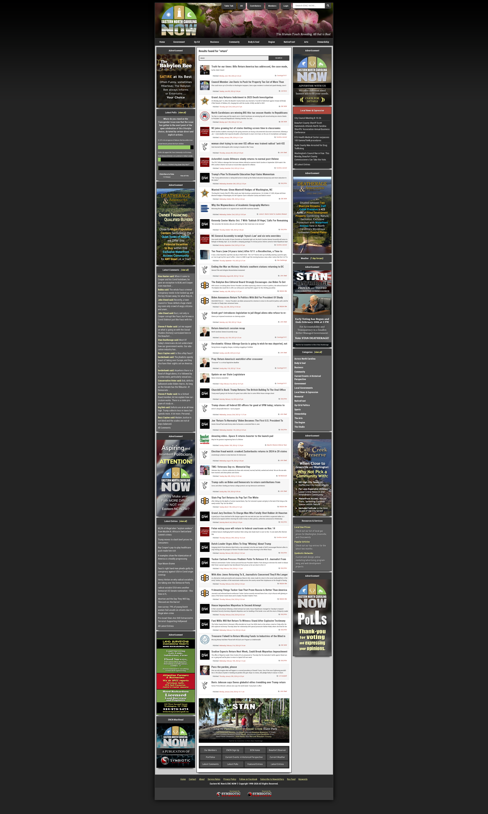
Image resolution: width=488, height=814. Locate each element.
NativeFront (289, 42)
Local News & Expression (306, 392)
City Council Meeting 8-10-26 (307, 118)
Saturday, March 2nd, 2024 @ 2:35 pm (230, 522)
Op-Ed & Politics (302, 405)
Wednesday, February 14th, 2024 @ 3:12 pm (232, 661)
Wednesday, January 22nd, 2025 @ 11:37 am (232, 415)
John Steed (283, 152)
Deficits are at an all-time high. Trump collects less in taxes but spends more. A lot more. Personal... (175, 410)
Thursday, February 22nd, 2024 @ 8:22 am (232, 615)
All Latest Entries (166, 626)
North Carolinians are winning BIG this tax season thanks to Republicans (249, 112)
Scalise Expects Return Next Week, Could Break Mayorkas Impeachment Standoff (249, 653)
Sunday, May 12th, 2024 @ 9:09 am (229, 491)
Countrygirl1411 (282, 75)
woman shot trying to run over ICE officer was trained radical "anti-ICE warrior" (248, 145)
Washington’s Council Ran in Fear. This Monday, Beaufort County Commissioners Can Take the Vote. (311, 156)
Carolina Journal (282, 137)
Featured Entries (255, 764)
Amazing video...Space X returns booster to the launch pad (242, 436)
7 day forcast (317, 258)
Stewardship (323, 42)
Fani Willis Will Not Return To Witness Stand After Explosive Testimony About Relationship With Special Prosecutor (248, 622)
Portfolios (210, 757)
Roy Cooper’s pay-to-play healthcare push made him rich (174, 549)
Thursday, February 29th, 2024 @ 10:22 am (232, 538)
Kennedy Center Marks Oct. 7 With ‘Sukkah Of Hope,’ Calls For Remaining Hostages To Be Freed (249, 222)
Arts (306, 42)
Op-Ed (197, 42)
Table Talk (228, 6)
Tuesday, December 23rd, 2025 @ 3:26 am (231, 168)
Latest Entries (277, 764)
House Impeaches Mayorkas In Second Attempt (236, 605)
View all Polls (184, 176)
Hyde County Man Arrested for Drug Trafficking (310, 147)
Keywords (303, 779)
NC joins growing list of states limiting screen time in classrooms (245, 128)
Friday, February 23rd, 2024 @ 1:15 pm (231, 568)
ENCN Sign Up (232, 750)
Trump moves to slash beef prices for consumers (175, 541)
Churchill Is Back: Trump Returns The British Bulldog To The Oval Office (248, 389)
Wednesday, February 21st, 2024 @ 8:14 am (232, 645)
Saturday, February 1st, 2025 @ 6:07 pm (231, 399)
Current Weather (277, 757)
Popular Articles (302, 541)
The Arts (298, 418)
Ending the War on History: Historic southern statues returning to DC (247, 266)
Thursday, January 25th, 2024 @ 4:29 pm (231, 676)
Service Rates (214, 779)
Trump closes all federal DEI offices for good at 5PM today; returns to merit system (248, 407)
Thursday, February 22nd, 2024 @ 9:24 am (232, 599)
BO (241, 6)
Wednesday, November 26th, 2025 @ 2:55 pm (232, 184)
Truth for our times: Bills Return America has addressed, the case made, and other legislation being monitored (249, 68)
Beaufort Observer (277, 750)
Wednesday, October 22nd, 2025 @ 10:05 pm (232, 214)
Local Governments (303, 388)
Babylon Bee (283, 291)
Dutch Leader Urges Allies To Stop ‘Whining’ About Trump (241, 543)
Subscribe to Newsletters (272, 779)
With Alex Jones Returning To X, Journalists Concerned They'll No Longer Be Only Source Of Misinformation (249, 576)
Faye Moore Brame (166, 563)
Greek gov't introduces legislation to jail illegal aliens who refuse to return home (248, 314)
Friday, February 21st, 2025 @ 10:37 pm (231, 384)
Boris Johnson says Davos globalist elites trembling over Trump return (248, 682)
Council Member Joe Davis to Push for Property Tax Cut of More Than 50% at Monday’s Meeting (247, 83)
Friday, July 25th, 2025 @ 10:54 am (230, 307)
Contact (192, 779)
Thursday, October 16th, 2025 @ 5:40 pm (231, 230)
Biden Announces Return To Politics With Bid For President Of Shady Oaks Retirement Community (247, 299)
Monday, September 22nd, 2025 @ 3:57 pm (232, 245)
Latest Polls (232, 764)
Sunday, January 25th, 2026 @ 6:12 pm (231, 137)
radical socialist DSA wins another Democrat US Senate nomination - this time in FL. (175, 590)
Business (214, 42)
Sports (297, 409)
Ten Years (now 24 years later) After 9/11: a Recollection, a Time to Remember (246, 253)
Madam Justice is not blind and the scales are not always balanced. (175, 420)
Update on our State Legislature (228, 374)
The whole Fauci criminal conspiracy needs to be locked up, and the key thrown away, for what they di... (175, 292)
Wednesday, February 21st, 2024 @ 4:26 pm (232, 630)
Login (286, 6)
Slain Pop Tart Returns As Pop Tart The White (234, 497)
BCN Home (255, 750)
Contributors (255, 6)
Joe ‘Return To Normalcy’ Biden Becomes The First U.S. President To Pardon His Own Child (247, 422)
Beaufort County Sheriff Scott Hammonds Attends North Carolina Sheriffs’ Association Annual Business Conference (312, 128)
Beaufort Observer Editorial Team (277, 445)
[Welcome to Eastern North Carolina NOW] (179, 20)
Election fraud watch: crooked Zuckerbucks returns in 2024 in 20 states (249, 451)
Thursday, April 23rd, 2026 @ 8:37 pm (230, 107)
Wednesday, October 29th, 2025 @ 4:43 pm (232, 199)
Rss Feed (291, 779)
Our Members (210, 750)
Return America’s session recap (228, 328)
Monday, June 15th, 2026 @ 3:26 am (230, 76)
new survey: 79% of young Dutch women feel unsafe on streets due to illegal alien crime (175, 610)
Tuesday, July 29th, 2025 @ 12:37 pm (230, 291)
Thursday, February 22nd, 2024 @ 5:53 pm (232, 584)
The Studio (299, 426)
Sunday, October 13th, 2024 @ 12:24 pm (231, 445)
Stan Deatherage (282, 260)
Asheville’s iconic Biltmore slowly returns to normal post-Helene (245, 158)
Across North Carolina (304, 358)
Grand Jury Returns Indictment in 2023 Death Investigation (242, 97)
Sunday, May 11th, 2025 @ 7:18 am (229, 368)
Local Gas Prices (302, 527)
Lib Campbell (283, 676)
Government (179, 42)
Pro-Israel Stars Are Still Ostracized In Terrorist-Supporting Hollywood (175, 620)
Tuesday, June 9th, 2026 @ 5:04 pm (229, 91)
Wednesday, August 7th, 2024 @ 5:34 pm (231, 461)
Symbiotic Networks (303, 553)
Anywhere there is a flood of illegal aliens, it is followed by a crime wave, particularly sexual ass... (175, 373)
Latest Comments (210, 764)
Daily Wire (284, 183)
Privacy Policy (229, 779)
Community (234, 42)
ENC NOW (284, 106)
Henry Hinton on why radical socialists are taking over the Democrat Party (175, 581)
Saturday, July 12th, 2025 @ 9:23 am (230, 338)
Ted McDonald (282, 476)
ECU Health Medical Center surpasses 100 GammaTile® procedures (311, 139)
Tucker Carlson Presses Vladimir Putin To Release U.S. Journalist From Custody (248, 561)
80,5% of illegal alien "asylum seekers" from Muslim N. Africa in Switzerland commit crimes (175, 531)
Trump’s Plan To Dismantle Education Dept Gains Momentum (242, 174)
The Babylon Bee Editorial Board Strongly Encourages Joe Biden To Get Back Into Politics (248, 284)
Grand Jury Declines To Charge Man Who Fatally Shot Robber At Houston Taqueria (249, 514)
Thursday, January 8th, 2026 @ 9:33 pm (231, 153)
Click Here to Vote (166, 174)
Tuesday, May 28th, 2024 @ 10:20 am (230, 476)
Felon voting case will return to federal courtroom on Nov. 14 (243, 528)
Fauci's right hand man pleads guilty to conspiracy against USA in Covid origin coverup (175, 571)
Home (162, 42)
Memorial (298, 396)
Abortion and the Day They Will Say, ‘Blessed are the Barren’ (174, 600)
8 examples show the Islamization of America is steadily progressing (174, 557)
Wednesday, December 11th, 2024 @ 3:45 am (232, 430)
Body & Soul (253, 42)
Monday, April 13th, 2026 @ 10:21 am (230, 122)
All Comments (164, 427)
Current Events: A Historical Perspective (244, 757)
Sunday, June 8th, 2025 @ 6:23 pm (229, 353)
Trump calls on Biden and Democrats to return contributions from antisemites (245, 484)
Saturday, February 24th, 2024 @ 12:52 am (232, 553)
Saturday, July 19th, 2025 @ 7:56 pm (230, 322)
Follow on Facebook (248, 779)
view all (182, 112)
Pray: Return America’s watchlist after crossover (237, 359)
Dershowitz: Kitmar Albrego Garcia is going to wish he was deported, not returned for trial (249, 345)
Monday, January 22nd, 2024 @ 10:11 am (231, 692)
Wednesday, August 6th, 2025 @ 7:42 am (231, 276)
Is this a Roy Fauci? (175, 353)
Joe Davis (284, 91)
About (202, 779)
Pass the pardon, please (224, 666)
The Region (299, 422)
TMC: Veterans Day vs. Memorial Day (230, 466)
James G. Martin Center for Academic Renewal (273, 214)
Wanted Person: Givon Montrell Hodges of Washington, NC (241, 189)
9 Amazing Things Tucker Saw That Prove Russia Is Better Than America (249, 589)
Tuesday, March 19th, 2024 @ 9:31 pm (230, 507)
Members (272, 6)
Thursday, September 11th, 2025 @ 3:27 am (232, 261)
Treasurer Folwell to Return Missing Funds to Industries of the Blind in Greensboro (248, 638)
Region (271, 42)
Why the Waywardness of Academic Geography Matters (240, 205)
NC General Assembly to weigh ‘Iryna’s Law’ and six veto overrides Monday (246, 237)
